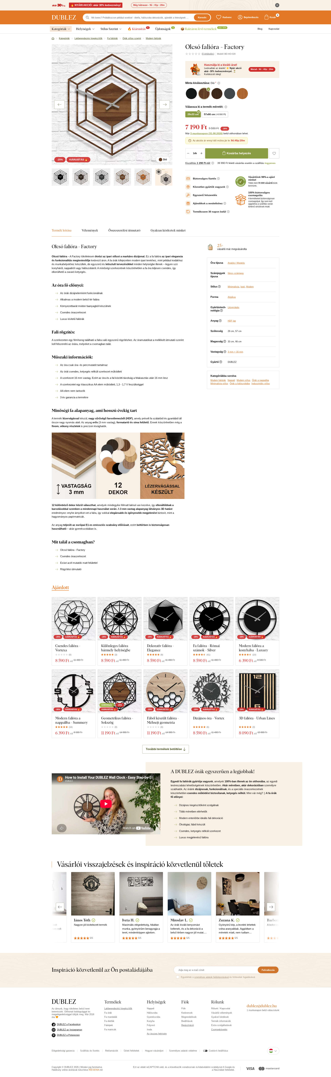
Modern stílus (243, 380)
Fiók (183, 1008)
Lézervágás (233, 307)
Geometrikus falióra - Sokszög (117, 720)
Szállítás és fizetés (89, 1050)
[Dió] (122, 177)
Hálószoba (152, 1013)
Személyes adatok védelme (183, 1050)
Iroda (149, 1029)
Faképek (108, 1025)
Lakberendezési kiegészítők (118, 1008)
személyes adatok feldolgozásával (211, 977)
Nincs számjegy (236, 273)
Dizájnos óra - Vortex (208, 718)
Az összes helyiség (157, 1033)
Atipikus (232, 297)
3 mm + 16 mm (235, 352)
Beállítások (187, 1021)
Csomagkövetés (219, 1029)
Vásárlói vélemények (221, 1013)
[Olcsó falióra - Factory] (163, 177)
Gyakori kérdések (220, 1017)
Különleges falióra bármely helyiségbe (115, 648)
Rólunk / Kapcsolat (220, 1008)
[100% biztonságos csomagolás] (240, 199)
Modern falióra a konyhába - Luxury (253, 648)
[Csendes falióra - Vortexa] (74, 619)
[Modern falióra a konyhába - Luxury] (257, 619)
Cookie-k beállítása (218, 1050)
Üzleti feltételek (131, 1050)
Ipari (242, 286)
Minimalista (233, 286)
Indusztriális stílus (261, 383)
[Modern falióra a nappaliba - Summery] (74, 691)
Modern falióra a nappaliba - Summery (71, 720)
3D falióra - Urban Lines (257, 718)
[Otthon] (53, 38)
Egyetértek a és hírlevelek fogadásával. (218, 977)
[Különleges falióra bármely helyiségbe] (119, 619)
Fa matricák (110, 1029)
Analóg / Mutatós (236, 263)
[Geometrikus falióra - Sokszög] (119, 691)
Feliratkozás (268, 970)
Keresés (202, 17)
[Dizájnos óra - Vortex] (211, 691)
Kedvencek (187, 1013)
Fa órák (108, 1013)
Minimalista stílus (219, 383)
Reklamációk (111, 1050)
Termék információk (221, 1021)
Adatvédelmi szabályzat (210, 1067)
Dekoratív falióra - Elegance (160, 648)
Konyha (150, 1021)
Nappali (231, 380)
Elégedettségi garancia (63, 1050)
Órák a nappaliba (260, 380)
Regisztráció (187, 1025)
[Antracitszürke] (101, 177)
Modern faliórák (218, 380)
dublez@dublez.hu (262, 1005)
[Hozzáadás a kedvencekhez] (274, 153)
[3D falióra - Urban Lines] (257, 691)
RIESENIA (94, 1070)
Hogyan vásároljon (154, 1050)
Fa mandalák (110, 1017)
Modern (250, 286)
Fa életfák (109, 1021)
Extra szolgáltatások (221, 1025)
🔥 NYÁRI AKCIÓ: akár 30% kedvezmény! (96, 5)
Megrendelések (189, 1017)
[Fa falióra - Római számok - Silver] (211, 619)
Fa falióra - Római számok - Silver (206, 648)
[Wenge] (81, 177)
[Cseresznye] (143, 177)
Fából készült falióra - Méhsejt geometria (163, 720)
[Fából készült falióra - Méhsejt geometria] (165, 691)
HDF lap (232, 321)
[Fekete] (60, 177)
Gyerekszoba (153, 1017)
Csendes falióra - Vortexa (67, 648)
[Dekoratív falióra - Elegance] (165, 619)
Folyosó (151, 1025)
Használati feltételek (224, 1070)
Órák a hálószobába (240, 383)
